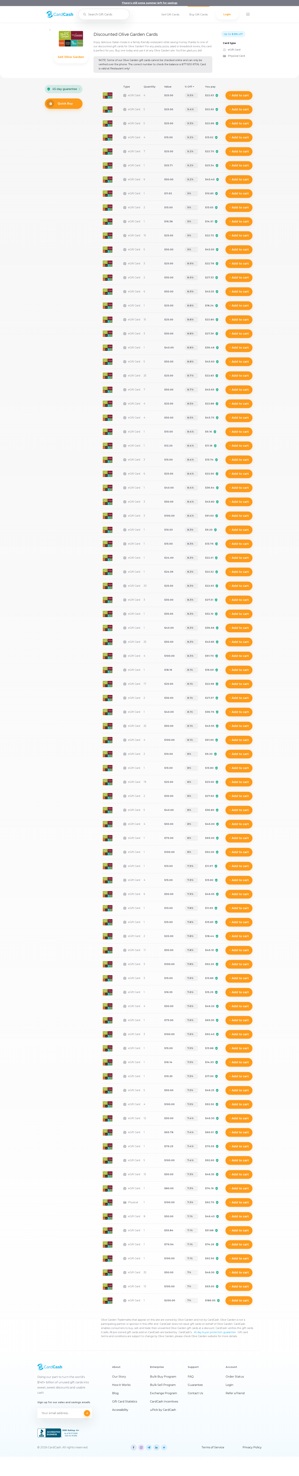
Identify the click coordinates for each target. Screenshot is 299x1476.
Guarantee (195, 1385)
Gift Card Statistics (124, 1401)
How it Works (121, 1385)
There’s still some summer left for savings (149, 2)
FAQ (191, 1376)
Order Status (235, 1376)
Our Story (119, 1376)
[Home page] (60, 17)
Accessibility (120, 1409)
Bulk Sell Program (163, 1385)
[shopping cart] (248, 14)
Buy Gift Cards (198, 14)
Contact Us (195, 1393)
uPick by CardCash (163, 1409)
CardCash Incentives (164, 1401)
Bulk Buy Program (163, 1376)
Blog (115, 1393)
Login (227, 14)
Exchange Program (163, 1393)
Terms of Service (212, 1447)
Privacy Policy (252, 1447)
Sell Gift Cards (170, 14)
